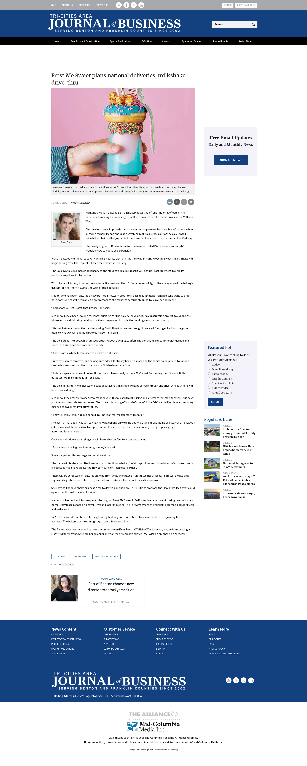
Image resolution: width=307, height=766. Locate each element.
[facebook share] (184, 202)
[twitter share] (177, 202)
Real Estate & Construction (85, 41)
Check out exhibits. (223, 383)
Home (53, 5)
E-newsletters (164, 643)
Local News (60, 556)
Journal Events (220, 41)
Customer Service (119, 629)
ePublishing (173, 749)
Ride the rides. (220, 387)
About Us (67, 5)
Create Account (246, 5)
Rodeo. (216, 364)
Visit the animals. (222, 378)
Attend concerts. (222, 392)
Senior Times (245, 41)
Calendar (166, 41)
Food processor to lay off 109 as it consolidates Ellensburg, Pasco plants (239, 480)
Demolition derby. (223, 369)
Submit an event (164, 639)
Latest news (57, 634)
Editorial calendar (114, 648)
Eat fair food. (220, 373)
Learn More (219, 629)
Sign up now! (231, 160)
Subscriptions (111, 639)
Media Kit (108, 653)
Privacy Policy (217, 648)
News (57, 41)
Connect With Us (170, 629)
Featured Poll (220, 347)
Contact (161, 653)
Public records (60, 643)
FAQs (211, 643)
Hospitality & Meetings (106, 556)
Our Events (215, 639)
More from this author (108, 602)
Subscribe (85, 5)
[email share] (191, 202)
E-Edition (147, 41)
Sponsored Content (192, 41)
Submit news (162, 634)
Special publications (62, 648)
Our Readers (111, 634)
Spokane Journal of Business (224, 653)
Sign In (228, 5)
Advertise (102, 5)
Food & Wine (80, 556)
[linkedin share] (170, 202)
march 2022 (68, 564)
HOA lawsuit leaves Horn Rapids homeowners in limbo (239, 450)
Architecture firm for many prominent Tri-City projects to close (239, 433)
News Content (63, 629)
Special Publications (120, 41)
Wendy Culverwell (80, 202)
